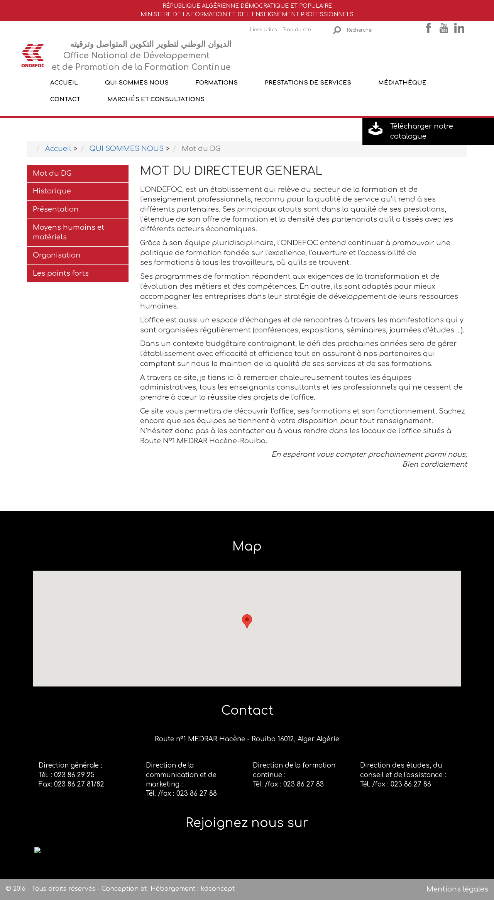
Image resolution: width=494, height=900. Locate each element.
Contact (65, 99)
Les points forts (61, 273)
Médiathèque (402, 82)
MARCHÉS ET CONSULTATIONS (156, 99)
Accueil (64, 82)
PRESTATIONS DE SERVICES (308, 82)
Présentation (56, 209)
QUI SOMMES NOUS (137, 82)
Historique (52, 191)
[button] (247, 621)
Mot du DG (52, 173)
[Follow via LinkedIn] (37, 849)
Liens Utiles (263, 29)
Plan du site (297, 29)
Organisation (57, 255)
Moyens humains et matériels (68, 232)
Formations (217, 82)
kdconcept (218, 888)
